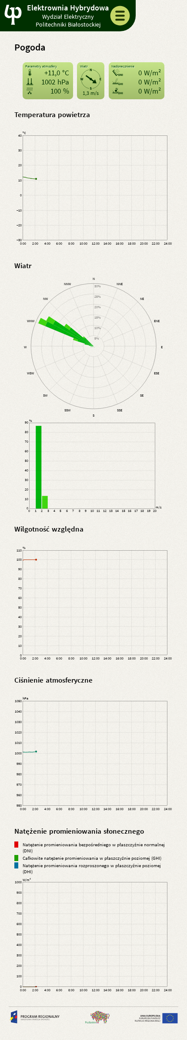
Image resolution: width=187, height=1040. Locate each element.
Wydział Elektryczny (68, 16)
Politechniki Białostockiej (68, 24)
